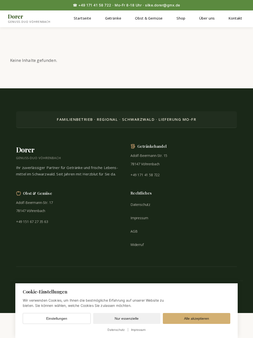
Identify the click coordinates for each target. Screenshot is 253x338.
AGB (134, 231)
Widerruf (137, 244)
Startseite (82, 18)
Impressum (139, 218)
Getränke (113, 18)
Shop (180, 18)
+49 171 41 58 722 (145, 174)
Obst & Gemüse (149, 18)
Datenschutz (140, 204)
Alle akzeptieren (196, 318)
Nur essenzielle (127, 318)
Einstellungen (56, 318)
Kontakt (235, 18)
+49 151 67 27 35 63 (32, 221)
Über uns (207, 18)
